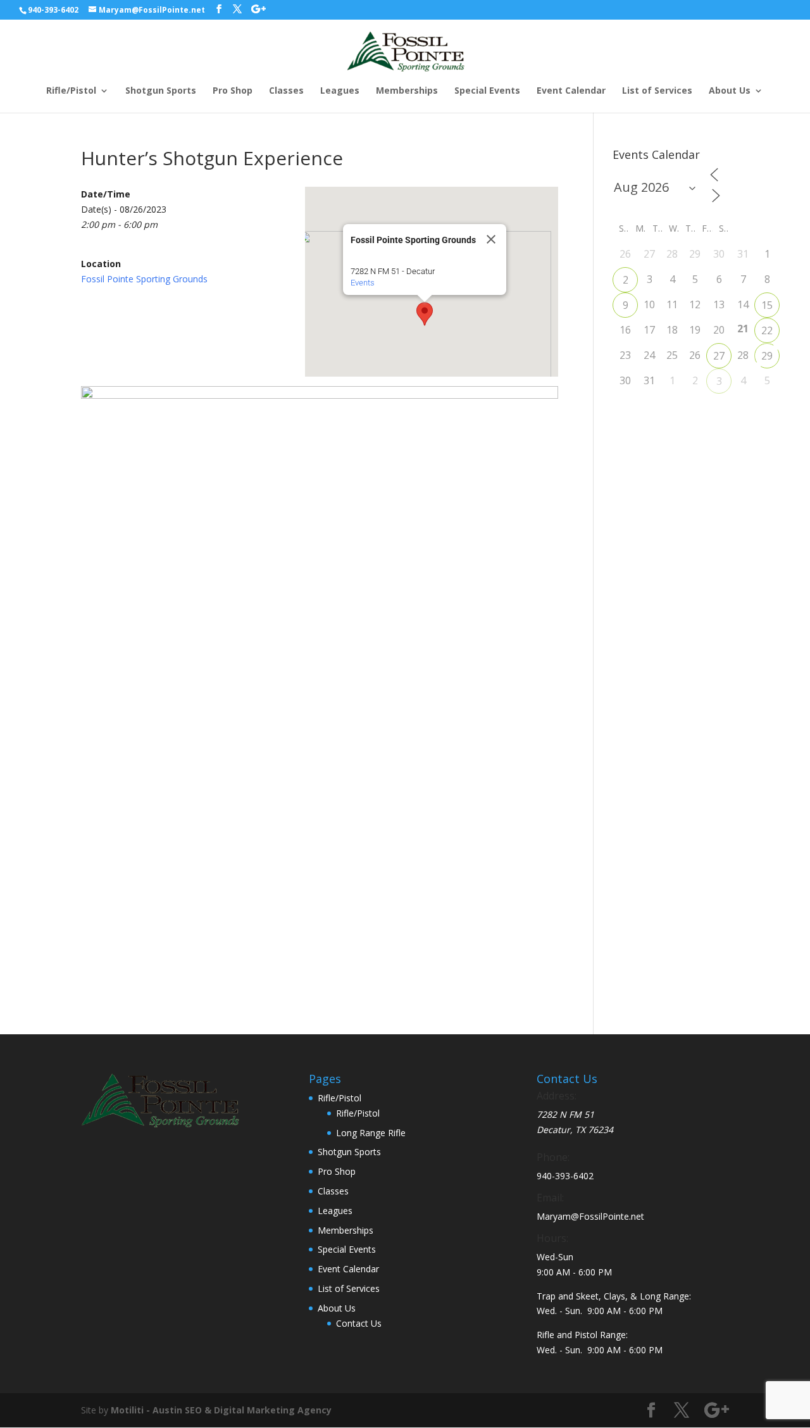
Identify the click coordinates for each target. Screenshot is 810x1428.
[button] (424, 314)
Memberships (407, 91)
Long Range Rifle (371, 1133)
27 (719, 356)
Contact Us (359, 1323)
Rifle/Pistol (71, 91)
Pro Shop (232, 91)
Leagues (339, 91)
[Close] (491, 239)
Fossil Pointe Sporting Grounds (144, 279)
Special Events (487, 91)
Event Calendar (571, 91)
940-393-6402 (53, 9)
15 (767, 305)
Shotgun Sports (160, 91)
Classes (286, 91)
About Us (730, 91)
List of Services (657, 91)
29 (767, 356)
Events (363, 282)
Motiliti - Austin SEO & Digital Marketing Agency (221, 1410)
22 (767, 330)
